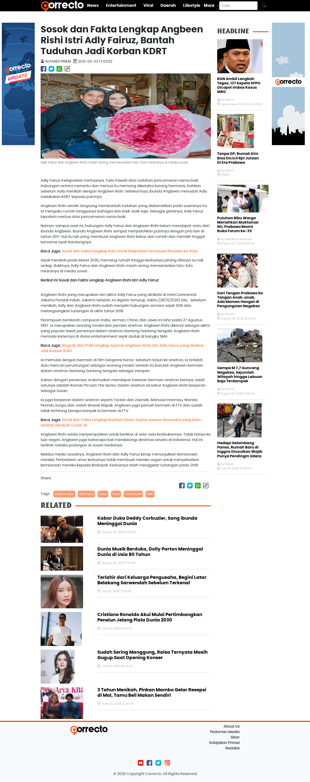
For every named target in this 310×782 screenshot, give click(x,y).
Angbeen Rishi (64, 494)
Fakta (116, 494)
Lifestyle (191, 6)
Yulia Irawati (133, 494)
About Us (232, 726)
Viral (148, 6)
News (93, 6)
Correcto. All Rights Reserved (171, 774)
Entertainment (121, 6)
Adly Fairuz (86, 494)
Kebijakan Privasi (224, 743)
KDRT (150, 494)
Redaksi (233, 748)
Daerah (168, 6)
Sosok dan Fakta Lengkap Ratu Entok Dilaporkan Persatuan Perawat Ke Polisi (130, 251)
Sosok (103, 494)
